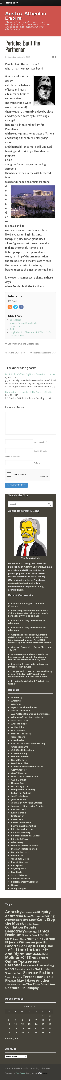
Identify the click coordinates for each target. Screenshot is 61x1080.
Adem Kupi (17, 697)
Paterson (33, 961)
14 (36, 1023)
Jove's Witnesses (22, 942)
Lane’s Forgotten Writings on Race (28, 614)
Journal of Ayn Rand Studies (26, 802)
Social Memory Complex (24, 881)
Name (40, 442)
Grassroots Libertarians (24, 776)
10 (8, 1023)
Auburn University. (34, 566)
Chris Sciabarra (19, 746)
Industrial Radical (20, 792)
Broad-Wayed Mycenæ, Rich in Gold (28, 665)
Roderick (12, 56)
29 (43, 1032)
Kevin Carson (18, 812)
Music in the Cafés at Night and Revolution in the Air (30, 374)
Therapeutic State (15, 984)
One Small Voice (20, 858)
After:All (16, 700)
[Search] (49, 504)
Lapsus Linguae (39, 946)
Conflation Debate (20, 927)
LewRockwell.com (21, 822)
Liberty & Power (20, 838)
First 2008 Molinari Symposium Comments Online (29, 641)
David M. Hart (19, 759)
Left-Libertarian (30, 343)
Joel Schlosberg (20, 796)
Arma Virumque (34, 916)
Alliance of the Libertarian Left (28, 717)
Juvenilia (41, 942)
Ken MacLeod (18, 809)
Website (37, 463)
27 (29, 1032)
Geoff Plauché (19, 773)
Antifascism (28, 912)
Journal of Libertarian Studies (27, 806)
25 (15, 1032)
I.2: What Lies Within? (28, 682)
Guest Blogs (19, 939)
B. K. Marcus (18, 730)
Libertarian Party (20, 832)
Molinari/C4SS (18, 957)
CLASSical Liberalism (22, 749)
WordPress (20, 1073)
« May (8, 1038)
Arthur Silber (18, 727)
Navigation (12, 2)
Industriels (46, 939)
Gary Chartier (19, 769)
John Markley (18, 799)
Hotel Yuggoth (19, 786)
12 (22, 1023)
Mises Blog (17, 842)
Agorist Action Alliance (24, 707)
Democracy (15, 931)
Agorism (16, 703)
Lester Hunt (18, 819)
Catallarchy (17, 740)
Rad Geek (16, 871)
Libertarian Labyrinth (23, 829)
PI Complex (29, 965)
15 (43, 1023)
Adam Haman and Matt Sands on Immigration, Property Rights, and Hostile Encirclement (28, 657)
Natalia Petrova (20, 852)
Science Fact (14, 973)
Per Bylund (17, 865)
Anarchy (13, 911)
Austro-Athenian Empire (25, 16)
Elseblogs (31, 931)
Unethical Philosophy (22, 988)
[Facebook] (21, 307)
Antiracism (14, 916)
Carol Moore (18, 736)
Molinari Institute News (24, 845)
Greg (14, 647)
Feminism (13, 934)
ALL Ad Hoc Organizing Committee (30, 713)
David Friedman (20, 756)
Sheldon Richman (20, 878)
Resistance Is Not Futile (32, 969)
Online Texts (16, 961)
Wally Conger (18, 888)
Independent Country (23, 789)
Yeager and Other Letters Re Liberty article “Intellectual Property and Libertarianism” (30, 674)
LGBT (28, 954)
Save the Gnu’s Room (15, 353)
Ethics (43, 931)
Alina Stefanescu (20, 710)
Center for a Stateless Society (28, 743)
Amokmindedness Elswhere (42, 353)
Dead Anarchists (20, 763)
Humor (32, 938)
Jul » (16, 1038)
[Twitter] (15, 307)
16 (50, 1023)
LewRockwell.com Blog (23, 825)
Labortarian (14, 343)
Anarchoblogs (19, 723)
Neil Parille (17, 855)
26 (22, 1032)
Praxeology (45, 965)
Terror (28, 976)
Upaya (14, 885)
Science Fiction (38, 972)
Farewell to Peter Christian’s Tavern (30, 648)
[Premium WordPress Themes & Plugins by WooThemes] (42, 1073)
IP (6, 942)
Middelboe (40, 954)
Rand (9, 969)
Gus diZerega (18, 779)
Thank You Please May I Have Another (29, 978)
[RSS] (10, 307)
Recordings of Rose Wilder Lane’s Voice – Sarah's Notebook (28, 612)
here (29, 579)
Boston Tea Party (21, 733)
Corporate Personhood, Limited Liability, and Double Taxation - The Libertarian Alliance (28, 637)
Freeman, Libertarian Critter (27, 766)
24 (8, 1032)
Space (8, 977)
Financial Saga (29, 935)
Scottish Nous (19, 875)
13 (29, 1023)
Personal (13, 965)
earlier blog (36, 586)
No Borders (40, 958)
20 (29, 1028)
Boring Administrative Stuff (30, 918)
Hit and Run (17, 782)
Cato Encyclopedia (31, 924)
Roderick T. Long (20, 603)
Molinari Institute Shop (24, 848)
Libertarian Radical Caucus (26, 835)
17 (8, 1028)
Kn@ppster (17, 815)
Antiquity (42, 912)
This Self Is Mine (38, 676)
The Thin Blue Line (40, 984)
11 (15, 1023)
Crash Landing (19, 753)
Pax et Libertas (19, 861)
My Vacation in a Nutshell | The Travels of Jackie (28, 392)
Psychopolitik (18, 868)
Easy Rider (40, 659)
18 (15, 1028)
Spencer (17, 977)
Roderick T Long (20, 620)
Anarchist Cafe (19, 720)
